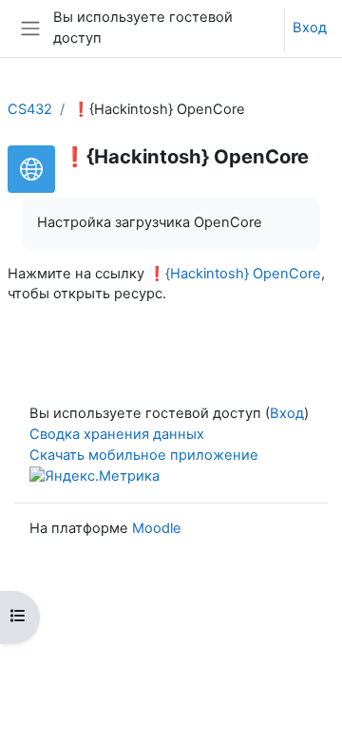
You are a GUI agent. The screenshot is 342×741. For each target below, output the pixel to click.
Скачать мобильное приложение (143, 455)
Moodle (156, 528)
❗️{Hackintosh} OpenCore (234, 273)
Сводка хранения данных (116, 434)
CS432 (30, 109)
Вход (310, 27)
